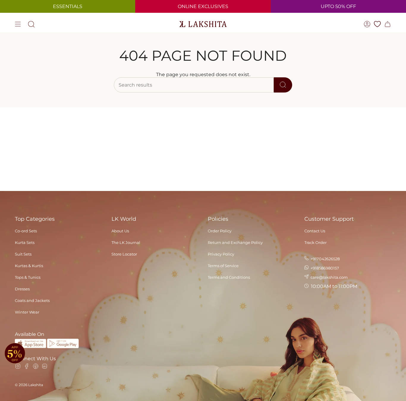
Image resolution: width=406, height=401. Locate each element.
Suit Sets (23, 254)
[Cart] (387, 24)
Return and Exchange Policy (235, 242)
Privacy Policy (221, 254)
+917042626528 (325, 258)
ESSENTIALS (67, 6)
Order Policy (220, 230)
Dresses (22, 288)
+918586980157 (324, 268)
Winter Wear (27, 312)
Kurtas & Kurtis (29, 265)
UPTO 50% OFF (338, 6)
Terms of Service (223, 265)
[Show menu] (18, 24)
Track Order (315, 242)
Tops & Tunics (27, 277)
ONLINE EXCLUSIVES (203, 6)
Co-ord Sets (26, 230)
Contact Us (314, 230)
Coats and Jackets (32, 300)
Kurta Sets (24, 242)
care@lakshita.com (329, 277)
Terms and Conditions (229, 277)
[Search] (283, 85)
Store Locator (124, 254)
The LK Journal (125, 242)
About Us (120, 230)
